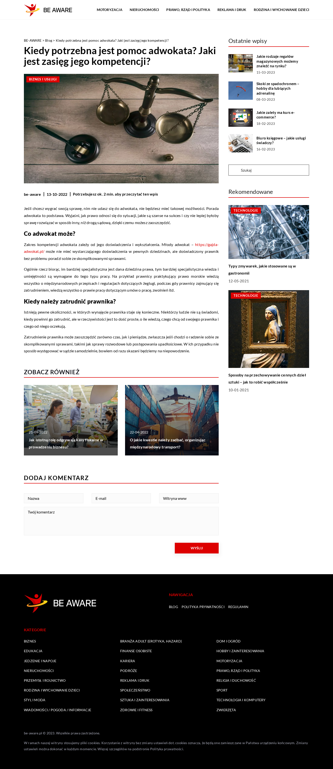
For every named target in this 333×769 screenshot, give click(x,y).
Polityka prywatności (203, 607)
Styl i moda (34, 700)
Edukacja (33, 651)
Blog (173, 607)
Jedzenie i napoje (40, 661)
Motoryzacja (109, 10)
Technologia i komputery (241, 700)
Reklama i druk (231, 10)
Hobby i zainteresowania (240, 651)
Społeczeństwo (135, 690)
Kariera (127, 661)
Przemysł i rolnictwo (45, 680)
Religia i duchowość (236, 680)
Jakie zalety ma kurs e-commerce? (275, 114)
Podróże (128, 671)
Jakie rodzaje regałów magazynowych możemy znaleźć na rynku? (277, 61)
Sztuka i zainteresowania (144, 700)
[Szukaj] (234, 170)
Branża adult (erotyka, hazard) (151, 641)
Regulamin (238, 607)
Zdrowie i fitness (136, 710)
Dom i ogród (228, 641)
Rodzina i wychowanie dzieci (281, 10)
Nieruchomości (144, 10)
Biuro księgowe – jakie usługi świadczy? (281, 140)
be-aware (32, 194)
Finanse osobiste (136, 651)
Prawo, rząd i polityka (188, 10)
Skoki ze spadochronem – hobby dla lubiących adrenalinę (278, 88)
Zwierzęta (226, 710)
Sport (221, 690)
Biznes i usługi (43, 79)
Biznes (30, 641)
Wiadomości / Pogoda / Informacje (57, 710)
